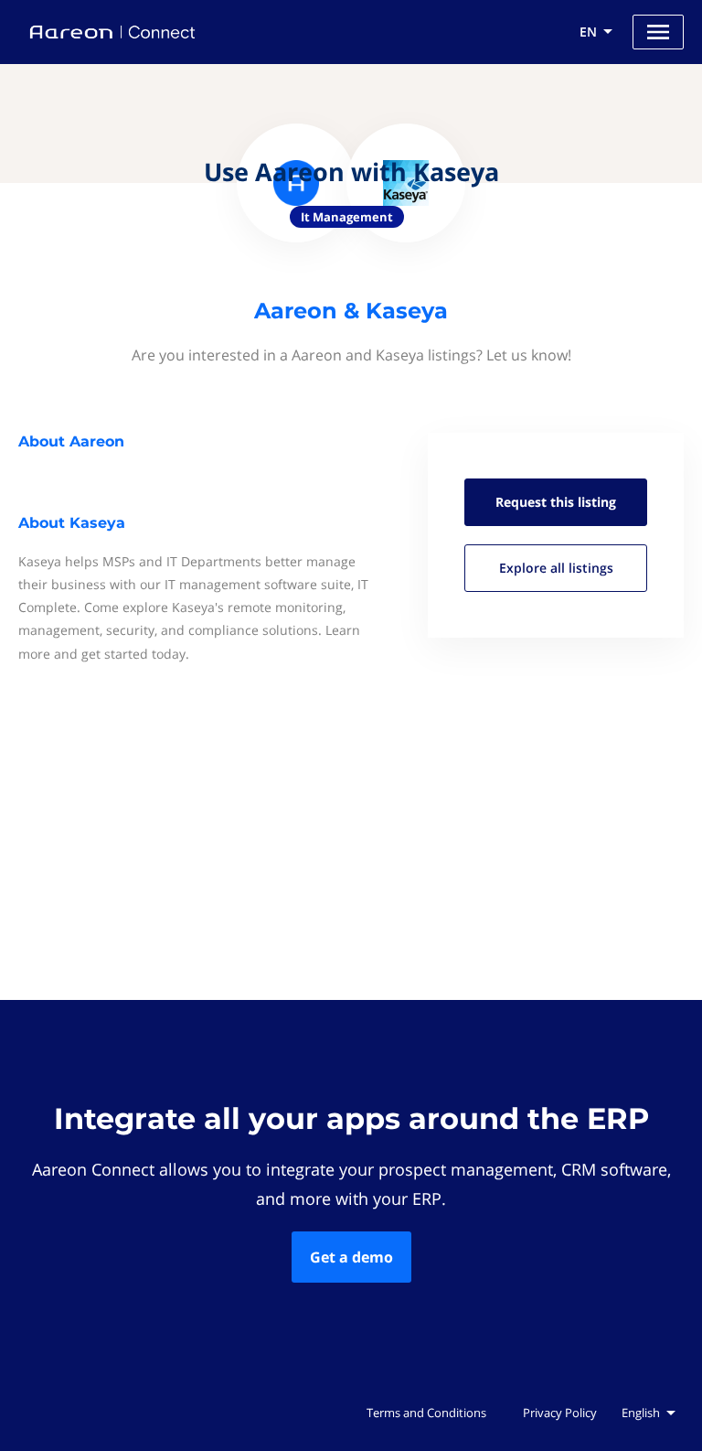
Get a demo (351, 1257)
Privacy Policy (560, 1412)
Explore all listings (556, 567)
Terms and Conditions (426, 1412)
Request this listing (555, 502)
